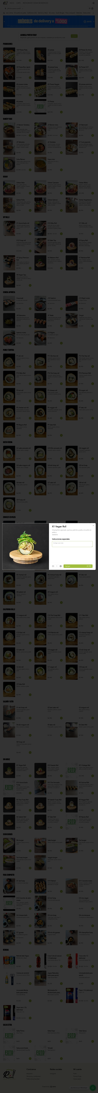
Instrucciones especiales (61, 539)
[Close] (93, 525)
